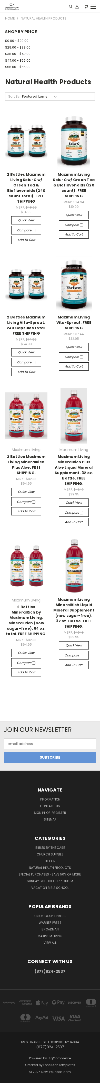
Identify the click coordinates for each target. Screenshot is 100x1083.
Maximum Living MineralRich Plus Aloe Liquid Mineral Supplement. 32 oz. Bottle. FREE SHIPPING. (74, 470)
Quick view (26, 220)
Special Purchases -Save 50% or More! (50, 874)
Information (50, 799)
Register (59, 813)
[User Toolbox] (77, 6)
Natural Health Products (50, 867)
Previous (8, 1078)
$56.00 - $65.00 (18, 66)
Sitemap (50, 819)
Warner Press (50, 922)
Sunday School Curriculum (50, 881)
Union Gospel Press (50, 916)
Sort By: (14, 96)
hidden (50, 861)
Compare (24, 230)
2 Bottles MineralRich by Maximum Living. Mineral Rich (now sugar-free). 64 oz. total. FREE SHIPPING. (26, 620)
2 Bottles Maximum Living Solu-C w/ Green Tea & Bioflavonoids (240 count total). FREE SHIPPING (26, 188)
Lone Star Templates (59, 1065)
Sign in (40, 813)
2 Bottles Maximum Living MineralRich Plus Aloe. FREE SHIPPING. (26, 464)
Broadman (50, 929)
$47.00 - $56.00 (18, 60)
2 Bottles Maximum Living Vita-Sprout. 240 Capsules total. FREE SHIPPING (26, 325)
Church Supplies (50, 854)
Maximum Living (50, 936)
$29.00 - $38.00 (18, 47)
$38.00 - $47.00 (18, 53)
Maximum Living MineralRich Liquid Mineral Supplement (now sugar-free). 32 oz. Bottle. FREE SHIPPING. (74, 613)
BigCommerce (59, 1058)
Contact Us (50, 806)
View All (50, 942)
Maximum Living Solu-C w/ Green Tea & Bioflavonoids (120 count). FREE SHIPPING (74, 185)
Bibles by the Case (50, 847)
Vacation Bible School (50, 888)
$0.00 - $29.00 (16, 40)
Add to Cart (26, 240)
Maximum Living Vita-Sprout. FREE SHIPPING (73, 323)
